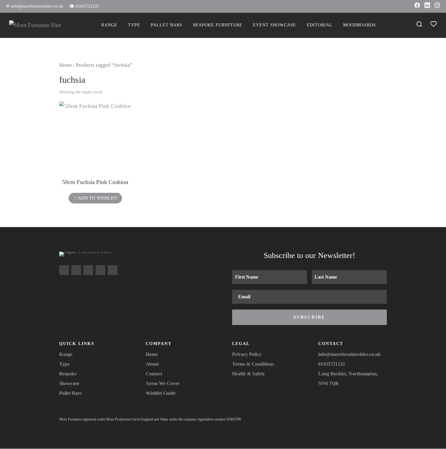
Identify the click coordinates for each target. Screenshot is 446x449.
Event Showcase (274, 25)
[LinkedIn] (427, 6)
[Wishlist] (433, 25)
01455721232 (84, 6)
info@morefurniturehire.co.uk (34, 6)
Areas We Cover (163, 383)
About (152, 364)
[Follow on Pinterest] (112, 270)
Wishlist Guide (161, 393)
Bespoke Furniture (217, 25)
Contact (154, 373)
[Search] (419, 25)
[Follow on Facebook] (76, 270)
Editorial (320, 25)
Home (65, 65)
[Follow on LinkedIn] (100, 270)
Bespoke (67, 373)
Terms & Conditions (253, 364)
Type (134, 25)
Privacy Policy (247, 354)
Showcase (69, 383)
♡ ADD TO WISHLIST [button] (95, 198)
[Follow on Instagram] (64, 270)
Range (109, 25)
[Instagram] (437, 6)
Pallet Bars (166, 25)
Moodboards (359, 25)
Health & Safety (248, 373)
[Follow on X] (88, 270)
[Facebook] (417, 6)
